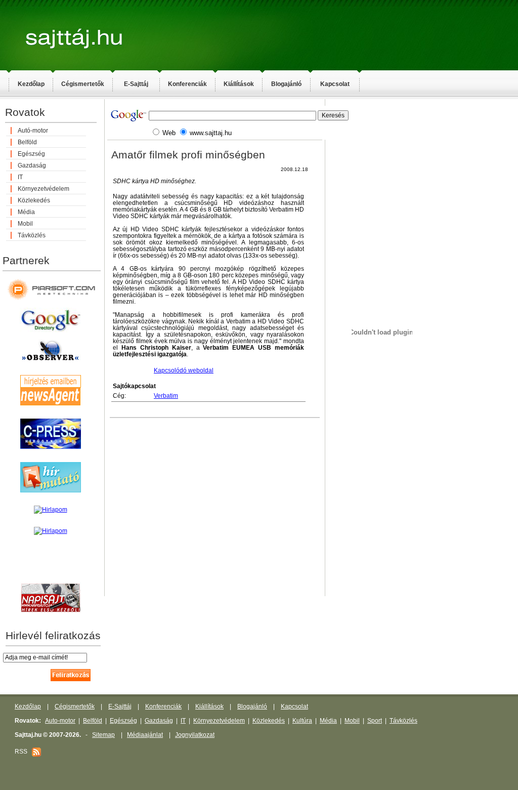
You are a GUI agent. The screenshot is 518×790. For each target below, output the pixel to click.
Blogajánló (286, 84)
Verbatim (166, 395)
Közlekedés (34, 200)
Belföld (27, 142)
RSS (23, 751)
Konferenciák (187, 84)
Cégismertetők (82, 84)
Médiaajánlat (145, 734)
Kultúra (302, 720)
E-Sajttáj (136, 84)
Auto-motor (60, 720)
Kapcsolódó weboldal (183, 370)
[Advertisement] (465, 261)
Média (26, 212)
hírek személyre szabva (50, 571)
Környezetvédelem (43, 188)
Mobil (25, 223)
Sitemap (103, 734)
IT (20, 177)
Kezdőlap (31, 84)
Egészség (31, 153)
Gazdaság (32, 165)
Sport (374, 720)
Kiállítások (239, 84)
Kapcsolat (335, 84)
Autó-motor (33, 130)
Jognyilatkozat (194, 734)
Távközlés (32, 235)
